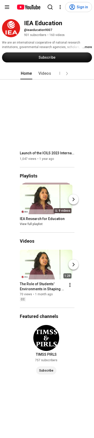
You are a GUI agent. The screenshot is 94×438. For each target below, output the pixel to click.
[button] (67, 73)
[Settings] (60, 7)
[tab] (26, 73)
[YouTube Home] (28, 7)
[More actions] (70, 285)
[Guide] (7, 7)
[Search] (50, 7)
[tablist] (47, 73)
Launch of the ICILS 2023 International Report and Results (47, 153)
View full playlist (31, 224)
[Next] (73, 199)
